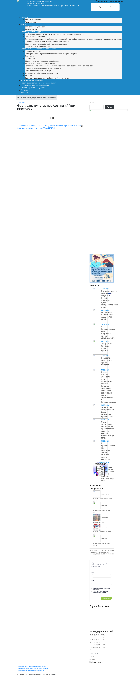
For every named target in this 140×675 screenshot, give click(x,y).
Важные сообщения (33, 20)
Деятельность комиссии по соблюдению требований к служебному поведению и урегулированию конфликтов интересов (73, 39)
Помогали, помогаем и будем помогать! (106, 361)
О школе (24, 90)
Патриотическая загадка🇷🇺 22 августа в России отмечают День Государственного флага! (109, 299)
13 (97, 642)
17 (90, 645)
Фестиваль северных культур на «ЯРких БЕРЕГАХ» (36, 128)
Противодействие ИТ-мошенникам (35, 85)
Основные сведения (33, 51)
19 (95, 645)
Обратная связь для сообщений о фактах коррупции (46, 44)
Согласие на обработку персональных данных (33, 668)
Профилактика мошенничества (37, 46)
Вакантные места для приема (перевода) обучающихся (47, 78)
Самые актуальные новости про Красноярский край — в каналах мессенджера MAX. (107, 430)
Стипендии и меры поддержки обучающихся (43, 68)
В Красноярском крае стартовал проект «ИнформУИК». (108, 332)
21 (99, 645)
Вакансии (28, 76)
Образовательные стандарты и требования (42, 61)
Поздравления (30, 22)
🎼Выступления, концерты (35, 27)
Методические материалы (35, 37)
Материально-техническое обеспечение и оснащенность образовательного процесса (59, 66)
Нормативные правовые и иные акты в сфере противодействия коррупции (55, 34)
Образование (30, 59)
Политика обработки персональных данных (32, 666)
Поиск (92, 103)
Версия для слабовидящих (108, 7)
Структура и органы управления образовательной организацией (51, 54)
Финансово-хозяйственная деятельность (41, 73)
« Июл (92, 657)
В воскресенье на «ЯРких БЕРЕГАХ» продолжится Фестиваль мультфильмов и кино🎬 (50, 126)
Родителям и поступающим (32, 80)
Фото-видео (25, 24)
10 (90, 642)
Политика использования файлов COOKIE (31, 670)
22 (101, 645)
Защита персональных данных (33, 88)
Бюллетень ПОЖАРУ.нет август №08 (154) (107, 315)
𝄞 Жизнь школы (31, 29)
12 (95, 642)
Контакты (24, 93)
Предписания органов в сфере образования (38, 83)
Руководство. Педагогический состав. (40, 63)
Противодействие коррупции (32, 32)
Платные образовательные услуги (38, 71)
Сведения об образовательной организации (38, 49)
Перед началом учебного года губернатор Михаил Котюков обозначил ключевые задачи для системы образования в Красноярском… (108, 387)
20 (97, 645)
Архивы (92, 659)
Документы (29, 56)
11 (92, 642)
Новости (24, 17)
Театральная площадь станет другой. (107, 347)
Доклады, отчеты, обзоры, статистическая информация (47, 41)
